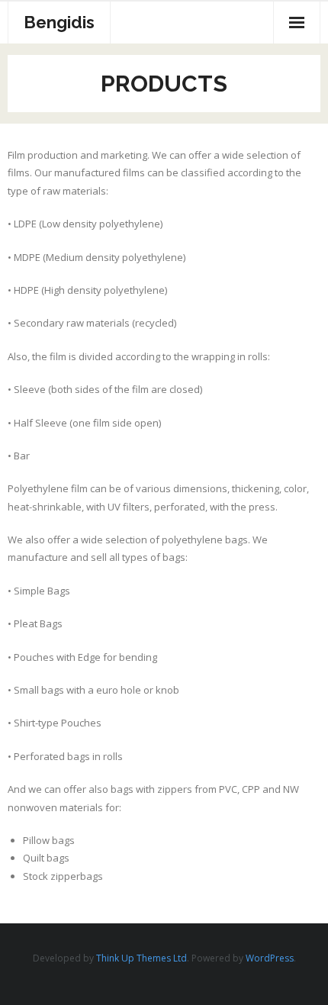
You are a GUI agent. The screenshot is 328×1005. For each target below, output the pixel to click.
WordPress (270, 958)
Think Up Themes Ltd (141, 958)
